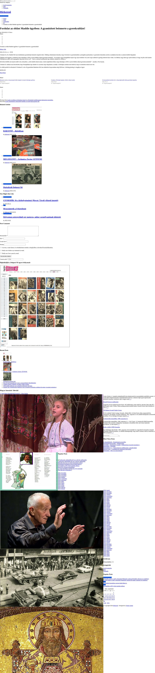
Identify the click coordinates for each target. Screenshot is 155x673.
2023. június (106, 500)
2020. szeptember (107, 548)
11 (107, 596)
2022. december (107, 509)
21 (112, 597)
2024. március (61, 487)
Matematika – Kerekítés (109, 446)
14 (112, 596)
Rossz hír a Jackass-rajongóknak (66, 467)
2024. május (61, 484)
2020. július (106, 551)
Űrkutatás (5, 8)
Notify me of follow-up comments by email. (13, 250)
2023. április (106, 503)
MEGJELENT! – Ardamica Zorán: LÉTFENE (22, 159)
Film (4, 6)
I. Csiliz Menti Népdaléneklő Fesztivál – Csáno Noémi (14, 393)
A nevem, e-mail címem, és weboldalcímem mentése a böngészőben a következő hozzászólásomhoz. (27, 247)
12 (109, 596)
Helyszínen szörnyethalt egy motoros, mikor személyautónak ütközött (32, 217)
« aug (104, 603)
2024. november (62, 475)
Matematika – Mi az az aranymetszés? (113, 450)
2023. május (106, 502)
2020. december (107, 544)
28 (112, 599)
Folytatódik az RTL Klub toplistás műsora (68, 465)
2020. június (106, 552)
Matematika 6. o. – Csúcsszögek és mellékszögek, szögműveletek (120, 448)
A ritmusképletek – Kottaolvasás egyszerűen (114, 442)
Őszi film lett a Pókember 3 (65, 470)
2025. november (62, 474)
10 (105, 596)
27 (110, 599)
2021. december (107, 526)
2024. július (61, 481)
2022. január (106, 525)
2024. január (106, 490)
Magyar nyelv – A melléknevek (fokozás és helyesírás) (117, 449)
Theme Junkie (129, 605)
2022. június (106, 518)
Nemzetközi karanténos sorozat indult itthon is (69, 464)
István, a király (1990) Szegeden (111, 427)
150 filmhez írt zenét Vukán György (112, 410)
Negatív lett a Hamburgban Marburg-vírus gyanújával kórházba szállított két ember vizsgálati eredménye (29, 387)
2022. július (106, 516)
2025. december (62, 473)
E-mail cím (3, 241)
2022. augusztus (107, 515)
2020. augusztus (107, 550)
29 (114, 599)
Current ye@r (4, 259)
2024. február (61, 489)
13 (110, 596)
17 (105, 597)
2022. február (106, 523)
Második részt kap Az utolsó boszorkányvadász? (70, 463)
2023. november (107, 493)
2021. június (106, 535)
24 (105, 599)
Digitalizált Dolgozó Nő (13, 187)
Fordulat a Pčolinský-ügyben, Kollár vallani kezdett (63, 80)
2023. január (106, 507)
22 (114, 597)
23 (104, 599)
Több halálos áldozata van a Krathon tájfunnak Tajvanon (17, 386)
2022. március (107, 522)
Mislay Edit (3, 49)
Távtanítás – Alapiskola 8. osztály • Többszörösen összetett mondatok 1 (121, 445)
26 (109, 599)
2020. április (106, 555)
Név (1, 238)
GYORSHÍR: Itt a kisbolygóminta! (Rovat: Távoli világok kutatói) (30, 200)
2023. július (106, 499)
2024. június (61, 483)
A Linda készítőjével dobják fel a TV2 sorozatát (70, 468)
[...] (130, 399)
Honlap (2, 244)
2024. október (61, 477)
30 (104, 601)
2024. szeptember (62, 478)
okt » (108, 603)
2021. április (106, 538)
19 (109, 597)
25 (107, 599)
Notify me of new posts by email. (10, 253)
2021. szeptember (107, 531)
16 (104, 597)
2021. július (106, 534)
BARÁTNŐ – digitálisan (13, 131)
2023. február (106, 506)
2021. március (107, 539)
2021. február (106, 541)
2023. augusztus (107, 497)
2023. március (107, 505)
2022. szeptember (107, 513)
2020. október (106, 547)
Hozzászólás (3, 235)
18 (107, 597)
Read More (3, 72)
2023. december (107, 491)
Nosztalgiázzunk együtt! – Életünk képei (113, 443)
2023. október (106, 494)
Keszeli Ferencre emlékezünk (110, 402)
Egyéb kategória (7, 5)
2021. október (106, 529)
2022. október (106, 512)
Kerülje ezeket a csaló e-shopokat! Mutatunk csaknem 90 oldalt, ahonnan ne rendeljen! (125, 580)
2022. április (106, 520)
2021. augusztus (107, 532)
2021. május (106, 536)
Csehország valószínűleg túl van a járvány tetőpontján (71, 461)
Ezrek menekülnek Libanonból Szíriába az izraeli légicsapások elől (22, 101)
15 (114, 596)
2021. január (106, 542)
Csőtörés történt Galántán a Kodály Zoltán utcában (16, 384)
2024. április (61, 486)
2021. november (107, 528)
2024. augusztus (62, 480)
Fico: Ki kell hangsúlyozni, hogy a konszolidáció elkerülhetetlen (19, 383)
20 (110, 597)
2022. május (106, 519)
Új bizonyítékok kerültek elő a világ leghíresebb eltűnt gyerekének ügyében (119, 80)
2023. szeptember (107, 496)
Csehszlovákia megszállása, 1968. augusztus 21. (115, 418)
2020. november (107, 545)
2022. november (107, 510)
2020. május (106, 554)
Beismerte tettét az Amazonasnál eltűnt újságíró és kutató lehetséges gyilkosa (17, 80)
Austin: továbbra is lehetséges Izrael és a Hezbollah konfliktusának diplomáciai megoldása (30, 100)
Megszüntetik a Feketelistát (14, 209)
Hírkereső (115, 605)
